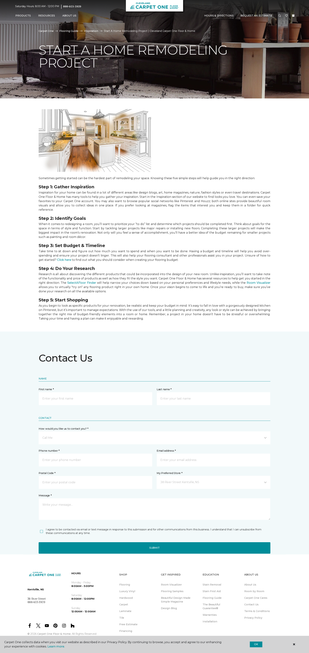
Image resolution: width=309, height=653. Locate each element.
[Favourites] (286, 16)
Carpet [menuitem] (123, 604)
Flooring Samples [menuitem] (172, 591)
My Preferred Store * (169, 473)
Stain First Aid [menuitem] (212, 591)
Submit (154, 547)
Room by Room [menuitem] (254, 591)
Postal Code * (47, 473)
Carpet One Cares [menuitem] (255, 597)
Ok (256, 644)
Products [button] (23, 15)
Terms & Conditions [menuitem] (257, 611)
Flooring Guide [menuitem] (212, 597)
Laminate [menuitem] (125, 611)
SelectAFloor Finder (81, 282)
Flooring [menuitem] (124, 584)
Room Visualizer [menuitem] (171, 584)
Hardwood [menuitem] (126, 597)
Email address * (166, 450)
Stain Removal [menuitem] (212, 584)
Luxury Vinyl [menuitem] (127, 591)
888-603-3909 (72, 6)
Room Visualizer (258, 282)
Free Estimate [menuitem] (128, 624)
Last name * (164, 389)
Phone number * (49, 450)
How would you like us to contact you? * (63, 428)
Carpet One (46, 31)
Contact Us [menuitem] (251, 604)
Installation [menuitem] (210, 621)
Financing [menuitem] (125, 631)
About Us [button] (69, 15)
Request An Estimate (256, 15)
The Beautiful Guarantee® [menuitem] (211, 606)
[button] (279, 16)
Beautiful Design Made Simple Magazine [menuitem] (175, 599)
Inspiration (91, 31)
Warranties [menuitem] (210, 614)
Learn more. (56, 646)
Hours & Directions (219, 15)
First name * (46, 389)
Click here (64, 260)
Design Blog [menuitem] (169, 608)
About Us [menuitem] (250, 584)
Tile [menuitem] (121, 617)
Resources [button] (46, 15)
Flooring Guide (68, 31)
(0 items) (293, 15)
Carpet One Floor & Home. (54, 633)
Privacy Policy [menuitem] (253, 617)
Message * (45, 495)
